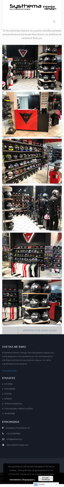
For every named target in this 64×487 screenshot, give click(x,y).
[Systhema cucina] (32, 6)
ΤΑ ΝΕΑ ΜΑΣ (9, 413)
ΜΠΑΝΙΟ (8, 399)
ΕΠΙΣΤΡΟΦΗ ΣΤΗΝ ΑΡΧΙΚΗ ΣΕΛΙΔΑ (40, 330)
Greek (41, 484)
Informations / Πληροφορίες (22, 479)
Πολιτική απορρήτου (13, 404)
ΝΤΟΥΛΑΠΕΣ (9, 389)
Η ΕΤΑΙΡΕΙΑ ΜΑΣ (9, 371)
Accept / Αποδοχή (46, 478)
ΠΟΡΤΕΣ (8, 394)
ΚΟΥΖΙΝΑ (8, 384)
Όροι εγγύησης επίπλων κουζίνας (18, 408)
